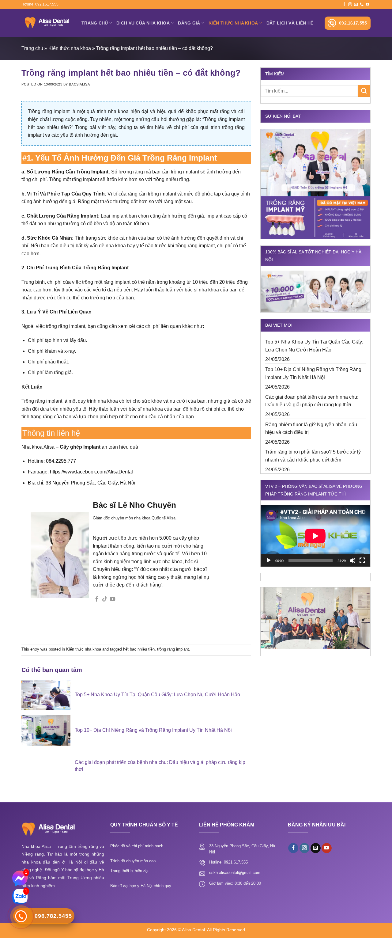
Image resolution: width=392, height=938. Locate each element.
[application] (315, 536)
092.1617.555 (353, 23)
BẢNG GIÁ (189, 23)
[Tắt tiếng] (352, 560)
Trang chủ (94, 23)
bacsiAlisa (79, 84)
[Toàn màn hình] (362, 560)
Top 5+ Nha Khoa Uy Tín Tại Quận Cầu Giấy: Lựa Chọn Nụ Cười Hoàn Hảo (314, 345)
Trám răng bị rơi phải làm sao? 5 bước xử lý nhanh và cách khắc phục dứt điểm (313, 455)
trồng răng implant (173, 649)
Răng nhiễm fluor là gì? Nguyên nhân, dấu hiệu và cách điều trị (311, 428)
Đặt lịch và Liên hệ (289, 23)
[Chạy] (269, 560)
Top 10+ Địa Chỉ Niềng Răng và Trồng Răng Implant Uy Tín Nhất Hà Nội (313, 373)
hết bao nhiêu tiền (139, 649)
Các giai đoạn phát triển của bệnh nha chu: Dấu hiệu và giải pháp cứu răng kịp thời (311, 401)
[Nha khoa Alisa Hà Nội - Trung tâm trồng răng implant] (46, 22)
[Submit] (364, 91)
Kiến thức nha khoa (233, 23)
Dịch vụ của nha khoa (143, 23)
